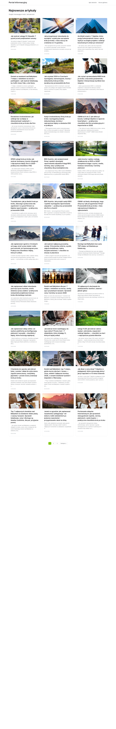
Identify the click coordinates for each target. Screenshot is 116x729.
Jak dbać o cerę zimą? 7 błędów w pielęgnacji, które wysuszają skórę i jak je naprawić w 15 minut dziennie (91, 371)
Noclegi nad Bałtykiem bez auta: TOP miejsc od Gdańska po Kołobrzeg (90, 246)
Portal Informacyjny (18, 2)
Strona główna (102, 2)
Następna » (63, 443)
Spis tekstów (93, 2)
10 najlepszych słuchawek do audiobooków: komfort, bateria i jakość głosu (90, 288)
